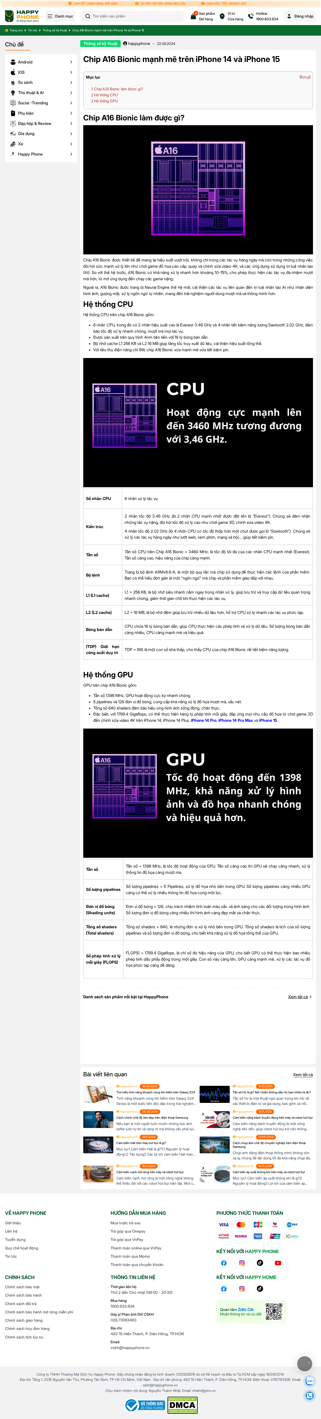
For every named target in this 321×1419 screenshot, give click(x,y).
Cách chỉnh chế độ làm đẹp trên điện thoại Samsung (152, 1117)
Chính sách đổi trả (20, 1303)
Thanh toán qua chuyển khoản (137, 1264)
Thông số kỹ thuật (55, 30)
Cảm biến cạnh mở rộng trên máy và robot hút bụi (150, 1172)
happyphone (138, 43)
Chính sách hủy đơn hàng (27, 1328)
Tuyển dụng (15, 1239)
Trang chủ (16, 30)
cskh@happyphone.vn (130, 1347)
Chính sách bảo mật (22, 1287)
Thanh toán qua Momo (130, 1256)
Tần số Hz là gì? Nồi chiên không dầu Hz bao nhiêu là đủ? (272, 1092)
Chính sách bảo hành (23, 1295)
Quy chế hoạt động (21, 1248)
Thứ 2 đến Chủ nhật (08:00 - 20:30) (142, 1292)
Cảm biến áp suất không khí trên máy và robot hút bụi (269, 1172)
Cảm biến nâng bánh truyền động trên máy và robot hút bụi (273, 1117)
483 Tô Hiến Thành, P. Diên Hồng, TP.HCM (147, 1333)
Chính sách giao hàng (24, 1320)
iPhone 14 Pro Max (235, 720)
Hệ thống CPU (104, 95)
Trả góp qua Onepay (128, 1231)
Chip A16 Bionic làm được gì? (117, 89)
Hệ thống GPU (104, 101)
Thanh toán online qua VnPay (136, 1248)
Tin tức (32, 30)
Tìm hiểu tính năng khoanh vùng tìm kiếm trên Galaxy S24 (155, 1092)
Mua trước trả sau (126, 1223)
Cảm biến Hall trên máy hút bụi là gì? (141, 1143)
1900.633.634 (123, 1306)
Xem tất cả (298, 996)
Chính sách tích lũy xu (24, 1337)
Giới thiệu (13, 1223)
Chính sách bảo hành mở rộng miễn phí (39, 1312)
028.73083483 (123, 1320)
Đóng (305, 77)
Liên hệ (11, 1231)
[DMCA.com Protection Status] (183, 1405)
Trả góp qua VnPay (127, 1239)
